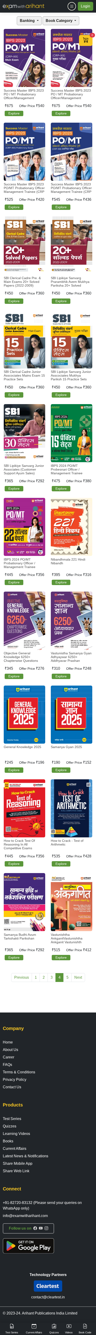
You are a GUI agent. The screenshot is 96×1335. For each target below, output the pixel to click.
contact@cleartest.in (48, 1297)
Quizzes (9, 1126)
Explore (14, 113)
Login (85, 6)
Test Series (12, 1119)
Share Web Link (16, 1171)
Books (8, 1141)
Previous (21, 977)
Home (8, 1042)
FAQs (7, 1065)
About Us (10, 1050)
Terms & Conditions (19, 1072)
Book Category (59, 21)
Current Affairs (14, 1149)
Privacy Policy (14, 1080)
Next (78, 977)
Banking (28, 21)
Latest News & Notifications (25, 1156)
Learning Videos (16, 1134)
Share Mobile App (17, 1163)
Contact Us (12, 1087)
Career (8, 1057)
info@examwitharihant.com (25, 1216)
